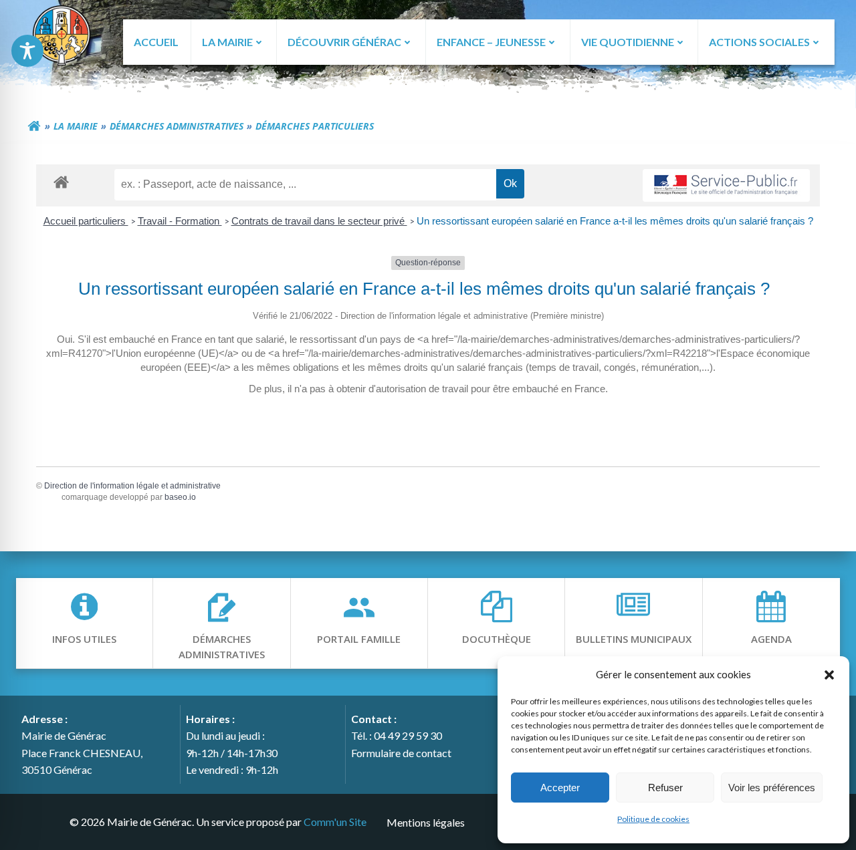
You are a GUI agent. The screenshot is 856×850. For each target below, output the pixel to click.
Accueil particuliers (85, 221)
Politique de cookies (653, 819)
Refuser (665, 787)
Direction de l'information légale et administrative (132, 485)
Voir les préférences (771, 787)
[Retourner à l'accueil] (34, 126)
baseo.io (180, 497)
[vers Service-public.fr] (726, 185)
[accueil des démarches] (61, 181)
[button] (829, 674)
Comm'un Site (335, 821)
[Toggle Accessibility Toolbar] (27, 50)
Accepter (560, 787)
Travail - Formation (180, 221)
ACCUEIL (156, 41)
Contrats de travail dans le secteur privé (319, 221)
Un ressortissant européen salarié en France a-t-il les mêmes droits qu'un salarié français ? (615, 221)
